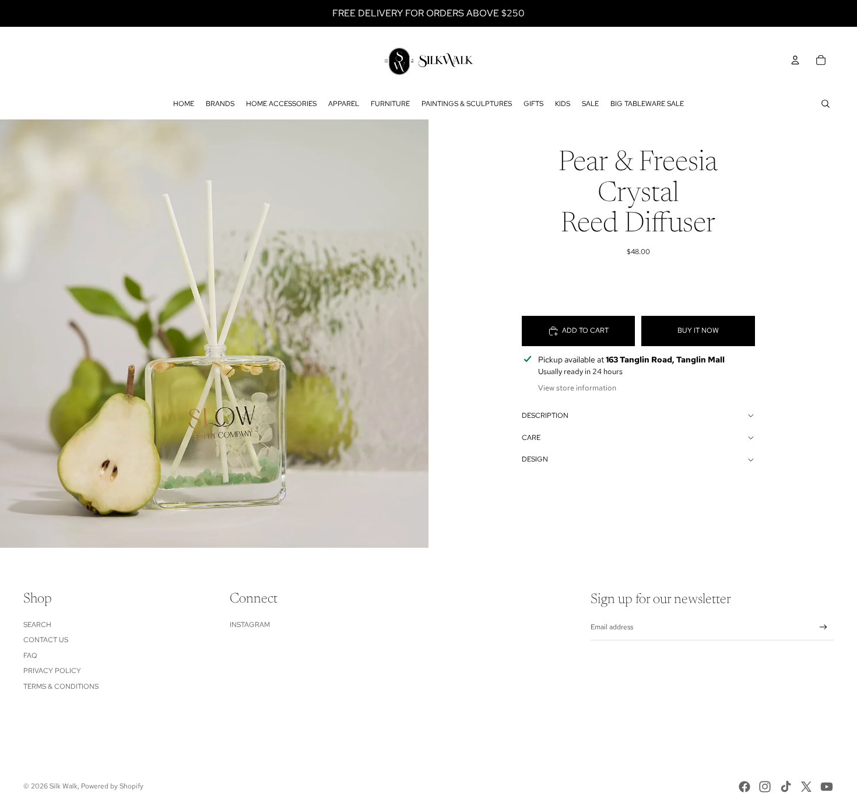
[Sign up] (823, 627)
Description (545, 415)
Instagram (250, 624)
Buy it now (698, 330)
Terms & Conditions (61, 686)
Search (37, 624)
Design (535, 459)
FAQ (30, 655)
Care (531, 437)
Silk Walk (64, 786)
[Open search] (825, 104)
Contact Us (45, 639)
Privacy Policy (52, 670)
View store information (577, 388)
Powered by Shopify (112, 786)
